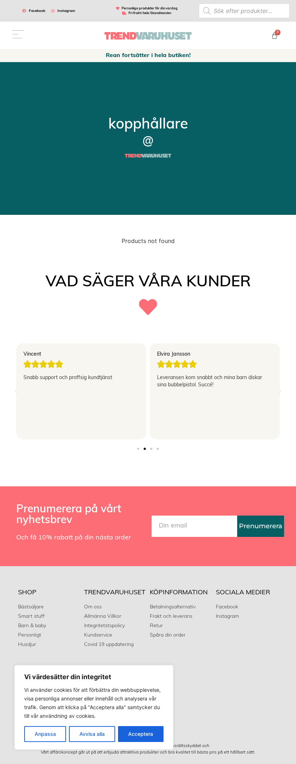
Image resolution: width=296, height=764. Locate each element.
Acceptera (140, 734)
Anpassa (45, 734)
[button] (16, 391)
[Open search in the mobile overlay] (244, 11)
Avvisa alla (92, 734)
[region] (93, 707)
